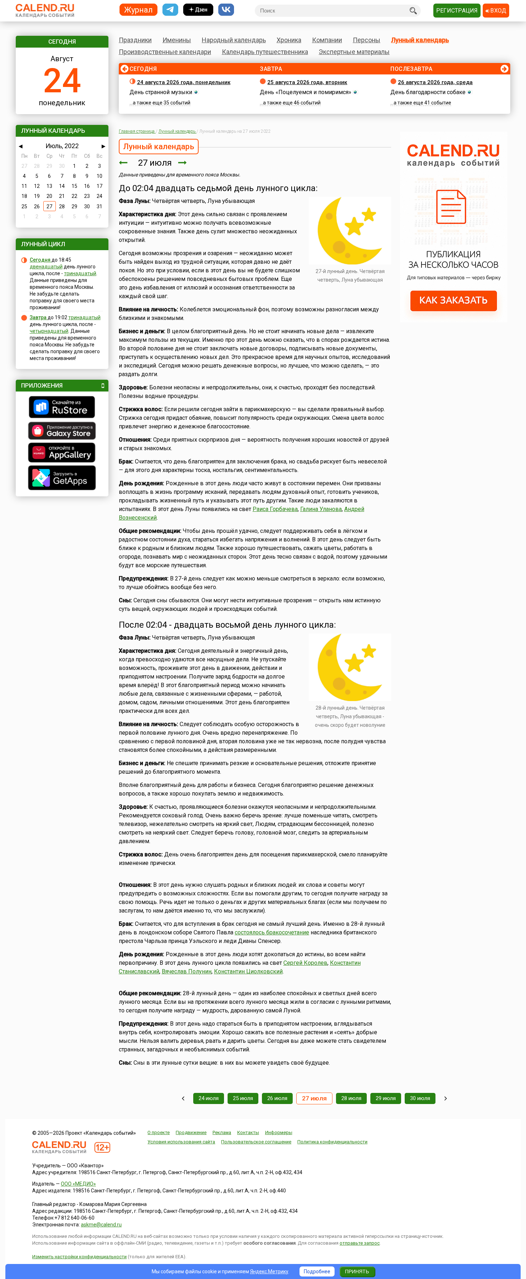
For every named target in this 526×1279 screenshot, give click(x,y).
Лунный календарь (420, 40)
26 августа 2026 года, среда (435, 82)
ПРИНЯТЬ (357, 1271)
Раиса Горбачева (275, 509)
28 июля (351, 1098)
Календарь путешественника (265, 51)
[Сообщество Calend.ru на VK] (226, 10)
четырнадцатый (49, 331)
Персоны (366, 40)
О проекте (158, 1132)
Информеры (278, 1132)
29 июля (386, 1098)
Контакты (248, 1132)
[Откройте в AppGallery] (62, 453)
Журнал (138, 9)
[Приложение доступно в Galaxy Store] (62, 432)
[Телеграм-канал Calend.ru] (170, 10)
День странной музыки (161, 92)
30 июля (420, 1098)
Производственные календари (165, 51)
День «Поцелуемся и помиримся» (305, 92)
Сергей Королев (305, 962)
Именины (176, 40)
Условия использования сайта (181, 1141)
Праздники (135, 40)
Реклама (222, 1132)
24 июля (209, 1098)
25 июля (243, 1098)
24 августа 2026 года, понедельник (183, 82)
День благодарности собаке (428, 92)
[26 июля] (123, 163)
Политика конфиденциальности (332, 1141)
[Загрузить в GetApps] (62, 478)
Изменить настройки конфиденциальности (79, 1256)
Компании (327, 40)
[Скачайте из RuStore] (62, 408)
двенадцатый (46, 266)
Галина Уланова (321, 509)
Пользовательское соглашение (256, 1141)
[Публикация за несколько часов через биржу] (453, 321)
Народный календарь (234, 40)
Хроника (289, 40)
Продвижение (191, 1132)
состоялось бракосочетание (272, 932)
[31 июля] (445, 1098)
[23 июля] (183, 1098)
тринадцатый (80, 273)
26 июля (277, 1098)
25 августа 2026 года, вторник (307, 82)
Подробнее (317, 1271)
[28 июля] (182, 163)
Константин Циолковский (248, 971)
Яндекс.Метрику (269, 1271)
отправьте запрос (360, 1243)
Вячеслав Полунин (186, 971)
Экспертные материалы (354, 51)
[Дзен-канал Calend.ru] (198, 10)
